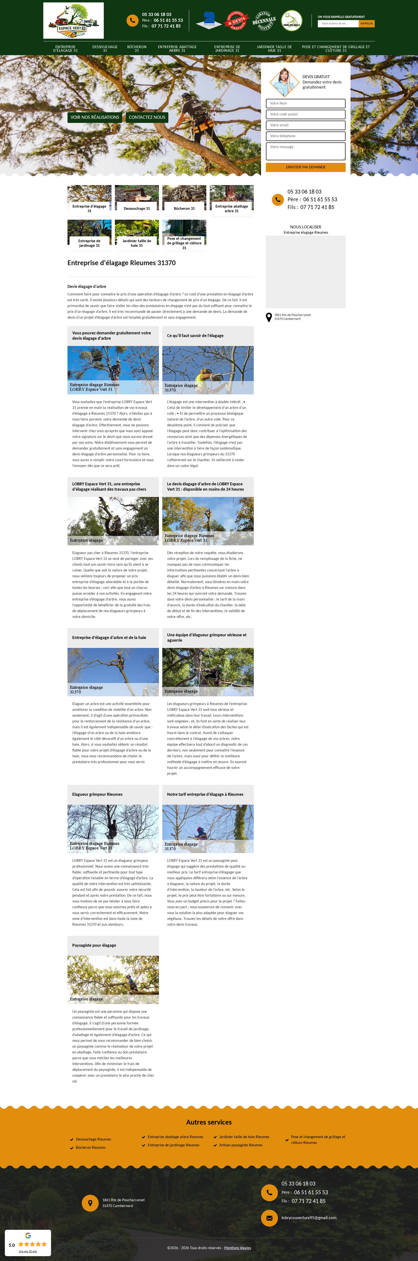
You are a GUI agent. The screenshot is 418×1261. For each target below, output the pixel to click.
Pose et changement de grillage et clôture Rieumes (318, 1140)
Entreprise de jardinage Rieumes (173, 1145)
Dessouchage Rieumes (93, 1139)
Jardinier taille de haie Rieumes (244, 1137)
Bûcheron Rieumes (90, 1148)
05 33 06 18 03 (156, 14)
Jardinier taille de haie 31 (274, 49)
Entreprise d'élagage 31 (65, 49)
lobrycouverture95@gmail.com (309, 1218)
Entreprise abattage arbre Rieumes (175, 1137)
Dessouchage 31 (105, 49)
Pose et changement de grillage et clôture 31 (336, 49)
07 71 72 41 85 (166, 26)
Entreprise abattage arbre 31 (177, 49)
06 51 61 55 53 (168, 20)
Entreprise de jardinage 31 (227, 49)
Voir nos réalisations (95, 117)
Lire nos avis (28, 1251)
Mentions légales (237, 1248)
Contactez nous (147, 117)
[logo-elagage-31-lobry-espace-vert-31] (73, 20)
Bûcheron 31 (137, 49)
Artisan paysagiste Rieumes (240, 1145)
